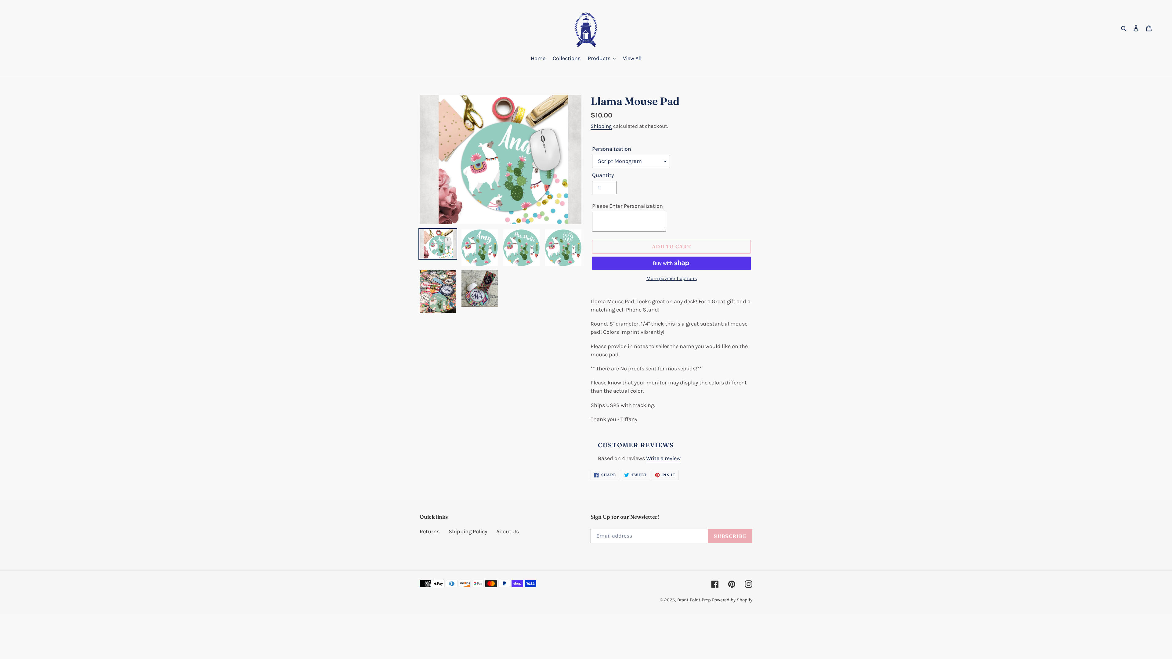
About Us (507, 531)
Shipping (601, 126)
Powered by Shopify (732, 600)
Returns (430, 531)
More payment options (671, 278)
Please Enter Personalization (627, 206)
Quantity (603, 175)
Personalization (611, 149)
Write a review (663, 458)
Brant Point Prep (694, 600)
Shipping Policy (468, 531)
